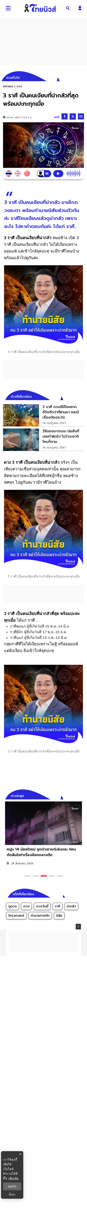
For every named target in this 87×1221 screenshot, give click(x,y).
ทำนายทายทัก (40, 915)
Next (82, 795)
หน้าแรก (8, 86)
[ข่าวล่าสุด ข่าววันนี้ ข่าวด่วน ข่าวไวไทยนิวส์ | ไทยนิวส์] (40, 8)
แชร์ (56, 117)
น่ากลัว (71, 906)
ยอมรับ (12, 1186)
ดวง (26, 906)
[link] (43, 415)
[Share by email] (81, 116)
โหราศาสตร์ (16, 915)
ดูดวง (12, 906)
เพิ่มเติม (13, 1178)
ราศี (57, 906)
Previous (75, 795)
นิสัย (59, 915)
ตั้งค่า (12, 1194)
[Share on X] (73, 116)
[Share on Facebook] (65, 116)
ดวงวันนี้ (42, 906)
